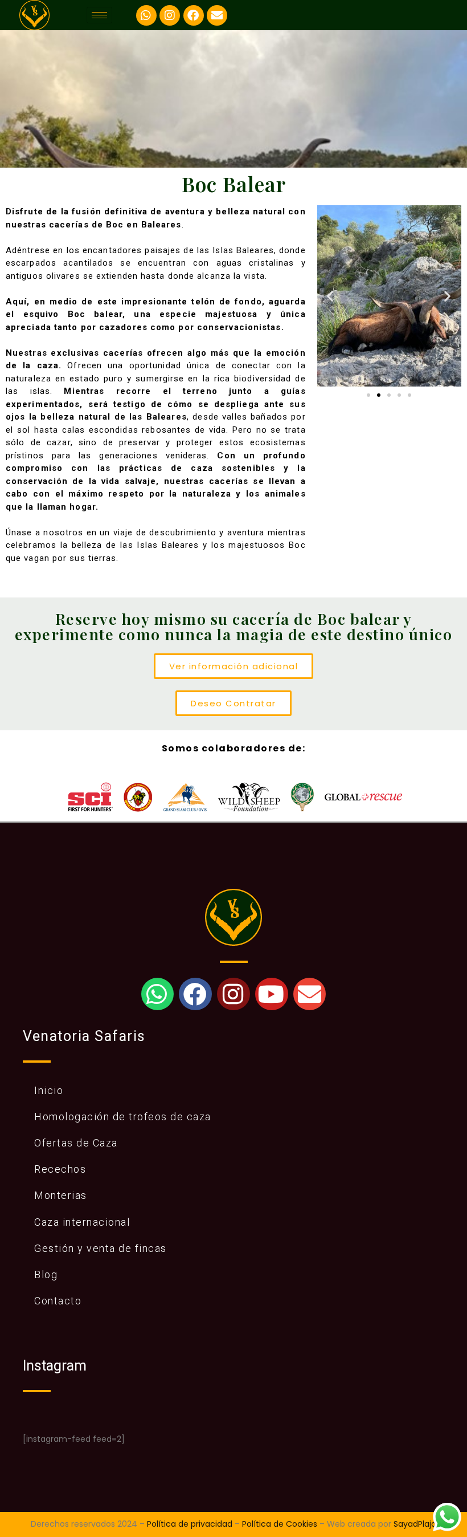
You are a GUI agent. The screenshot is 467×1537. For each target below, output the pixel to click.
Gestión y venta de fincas (100, 1248)
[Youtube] (271, 994)
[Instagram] (169, 15)
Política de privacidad (189, 1524)
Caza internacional (82, 1222)
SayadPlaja (415, 1524)
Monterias (60, 1195)
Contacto (57, 1301)
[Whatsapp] (146, 15)
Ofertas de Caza (76, 1143)
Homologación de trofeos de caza (122, 1117)
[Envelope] (217, 15)
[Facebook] (193, 15)
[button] (330, 296)
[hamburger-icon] (99, 15)
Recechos (60, 1169)
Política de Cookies (279, 1524)
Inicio (48, 1090)
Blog (46, 1274)
